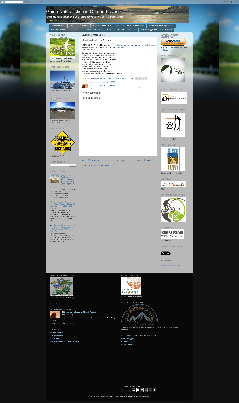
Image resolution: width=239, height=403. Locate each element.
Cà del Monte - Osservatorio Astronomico (86, 29)
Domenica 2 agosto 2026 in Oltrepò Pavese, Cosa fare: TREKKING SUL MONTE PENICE (62, 228)
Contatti (85, 26)
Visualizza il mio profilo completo (63, 323)
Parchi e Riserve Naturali (126, 29)
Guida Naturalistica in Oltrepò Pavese (83, 11)
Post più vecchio (146, 160)
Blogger (147, 397)
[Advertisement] (140, 365)
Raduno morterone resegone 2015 (101, 82)
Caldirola (124, 342)
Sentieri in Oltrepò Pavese (133, 26)
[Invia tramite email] (136, 78)
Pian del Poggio (56, 335)
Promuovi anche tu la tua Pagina (170, 265)
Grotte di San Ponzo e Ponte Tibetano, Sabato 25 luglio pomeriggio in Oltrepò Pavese (62, 205)
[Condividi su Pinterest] (146, 78)
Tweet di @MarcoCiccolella (171, 246)
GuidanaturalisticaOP (167, 260)
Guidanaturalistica (58, 26)
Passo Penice (126, 345)
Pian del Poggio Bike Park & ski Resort (156, 29)
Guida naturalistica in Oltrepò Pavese (80, 312)
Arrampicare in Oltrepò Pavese (161, 26)
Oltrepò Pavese (56, 332)
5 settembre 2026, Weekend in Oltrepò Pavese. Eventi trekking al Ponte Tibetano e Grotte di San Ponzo (62, 181)
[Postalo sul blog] (139, 78)
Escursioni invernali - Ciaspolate (106, 26)
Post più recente (90, 160)
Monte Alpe (54, 338)
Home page (118, 160)
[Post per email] (132, 78)
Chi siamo (74, 26)
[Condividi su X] (141, 78)
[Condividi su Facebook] (143, 78)
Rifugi (109, 29)
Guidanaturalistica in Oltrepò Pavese (64, 341)
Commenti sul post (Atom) (99, 165)
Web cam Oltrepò (57, 29)
